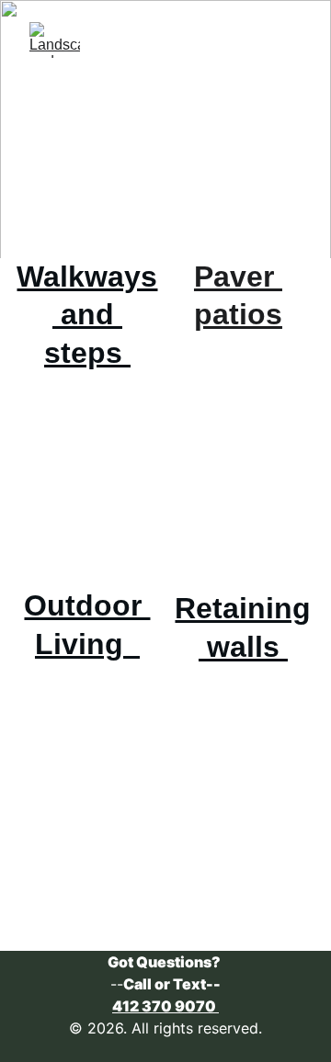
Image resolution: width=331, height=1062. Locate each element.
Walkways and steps (87, 314)
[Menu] (291, 40)
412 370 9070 (165, 1006)
